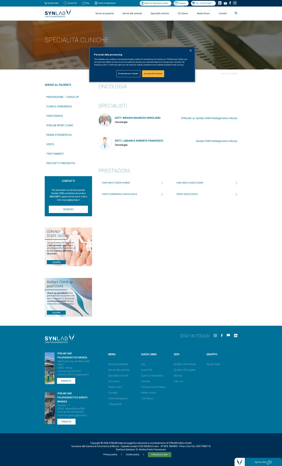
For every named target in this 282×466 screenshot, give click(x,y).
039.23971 (55, 196)
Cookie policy (132, 454)
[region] (142, 64)
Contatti (223, 13)
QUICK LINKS (149, 354)
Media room (115, 387)
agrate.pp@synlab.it (77, 415)
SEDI (176, 354)
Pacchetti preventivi (60, 163)
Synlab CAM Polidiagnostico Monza (216, 118)
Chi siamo (113, 381)
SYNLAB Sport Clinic (59, 125)
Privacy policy (110, 454)
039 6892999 (77, 412)
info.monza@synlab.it (78, 374)
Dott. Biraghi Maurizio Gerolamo (138, 117)
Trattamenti (55, 153)
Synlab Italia (53, 3)
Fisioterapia (54, 115)
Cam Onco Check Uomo (189, 183)
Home (223, 73)
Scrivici (68, 209)
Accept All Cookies (153, 73)
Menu (112, 354)
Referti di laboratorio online (156, 3)
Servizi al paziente (118, 364)
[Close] (190, 50)
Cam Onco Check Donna (116, 183)
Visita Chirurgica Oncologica (119, 194)
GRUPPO (211, 354)
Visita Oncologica (187, 194)
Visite (50, 144)
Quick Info (146, 369)
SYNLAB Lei (188, 118)
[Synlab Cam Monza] (58, 16)
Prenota (182, 3)
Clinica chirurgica (59, 106)
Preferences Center (159, 455)
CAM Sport (147, 398)
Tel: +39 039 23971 (204, 3)
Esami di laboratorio (107, 3)
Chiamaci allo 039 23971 (69, 371)
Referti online (148, 392)
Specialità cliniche (160, 13)
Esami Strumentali (59, 134)
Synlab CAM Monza (185, 364)
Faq (87, 3)
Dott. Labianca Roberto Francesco (139, 140)
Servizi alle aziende (118, 369)
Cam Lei (178, 381)
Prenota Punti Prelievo (153, 387)
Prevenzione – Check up (62, 97)
